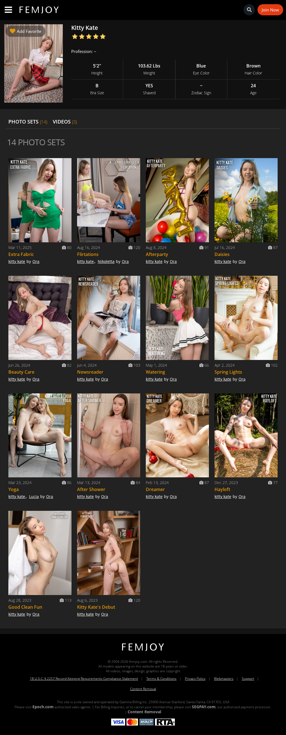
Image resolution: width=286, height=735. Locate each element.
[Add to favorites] (66, 163)
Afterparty (157, 254)
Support (248, 678)
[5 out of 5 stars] (102, 37)
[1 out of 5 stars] (74, 37)
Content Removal (143, 688)
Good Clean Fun (25, 607)
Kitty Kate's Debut (96, 607)
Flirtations (88, 254)
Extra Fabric (21, 254)
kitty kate (16, 261)
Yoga (13, 489)
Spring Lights (228, 372)
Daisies (222, 254)
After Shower (91, 489)
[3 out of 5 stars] (88, 37)
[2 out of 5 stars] (81, 37)
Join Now (270, 10)
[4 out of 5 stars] (95, 37)
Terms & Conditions (161, 678)
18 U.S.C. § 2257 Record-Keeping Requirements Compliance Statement (84, 678)
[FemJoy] (143, 651)
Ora (35, 261)
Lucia (34, 496)
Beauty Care (21, 372)
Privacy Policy (195, 678)
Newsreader (90, 372)
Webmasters (223, 678)
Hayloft (222, 489)
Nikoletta (106, 261)
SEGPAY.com (204, 706)
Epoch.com (43, 706)
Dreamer (155, 489)
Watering (155, 372)
